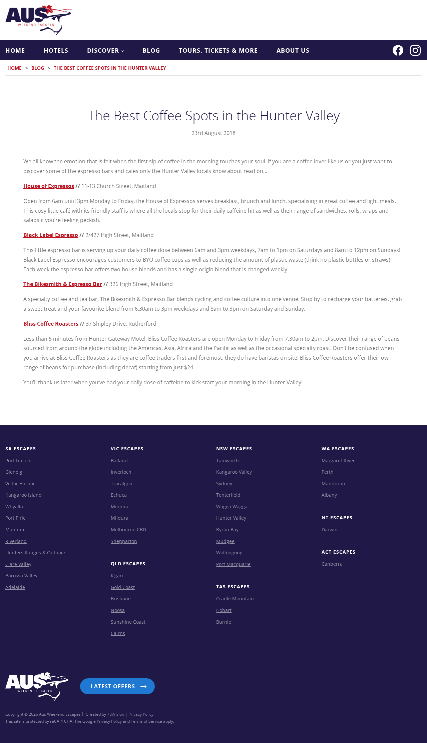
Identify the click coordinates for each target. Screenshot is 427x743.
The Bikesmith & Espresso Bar (62, 284)
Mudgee (225, 541)
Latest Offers (113, 686)
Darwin (330, 529)
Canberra (332, 564)
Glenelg (13, 472)
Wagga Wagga (232, 506)
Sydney (224, 483)
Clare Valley (18, 564)
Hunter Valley (231, 518)
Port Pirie (15, 518)
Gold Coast (123, 587)
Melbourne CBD (128, 529)
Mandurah (333, 483)
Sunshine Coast (128, 622)
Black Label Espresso (50, 235)
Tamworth (227, 460)
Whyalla (14, 506)
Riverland (16, 541)
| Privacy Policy (139, 714)
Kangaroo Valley (234, 472)
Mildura (119, 506)
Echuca (119, 495)
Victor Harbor (20, 483)
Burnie (223, 622)
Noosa (118, 610)
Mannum (15, 529)
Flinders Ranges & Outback (35, 552)
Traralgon (121, 483)
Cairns (118, 633)
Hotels (56, 50)
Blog (151, 50)
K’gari (117, 575)
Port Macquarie (233, 564)
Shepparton (124, 541)
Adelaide (15, 587)
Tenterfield (228, 495)
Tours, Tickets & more (218, 50)
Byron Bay (227, 529)
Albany (329, 495)
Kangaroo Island (23, 495)
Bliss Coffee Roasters (50, 323)
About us (293, 50)
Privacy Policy (109, 721)
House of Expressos (48, 186)
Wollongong (229, 552)
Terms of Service (146, 721)
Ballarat (119, 460)
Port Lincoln (18, 460)
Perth (328, 472)
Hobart (224, 610)
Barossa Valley (21, 575)
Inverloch (121, 472)
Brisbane (121, 598)
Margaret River (338, 460)
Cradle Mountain (235, 598)
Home (15, 50)
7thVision (115, 714)
